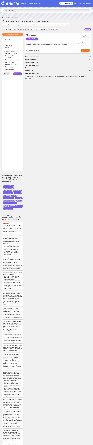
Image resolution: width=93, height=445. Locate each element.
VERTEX (24, 29)
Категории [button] (37, 3)
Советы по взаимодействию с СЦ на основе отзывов (11, 217)
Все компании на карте (12, 34)
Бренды (31, 3)
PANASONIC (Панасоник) (41, 29)
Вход (75, 3)
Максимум (31, 35)
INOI (19, 29)
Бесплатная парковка (11, 53)
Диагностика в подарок (12, 64)
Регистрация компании (85, 3)
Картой (7, 47)
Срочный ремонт (10, 62)
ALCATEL (5, 29)
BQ (10, 29)
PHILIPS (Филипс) (53, 29)
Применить (17, 74)
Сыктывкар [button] (24, 3)
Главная (4, 17)
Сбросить (7, 74)
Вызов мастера (9, 67)
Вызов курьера (9, 69)
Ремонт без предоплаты (12, 60)
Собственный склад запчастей (10, 56)
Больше (87, 29)
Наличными (8, 45)
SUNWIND (30, 29)
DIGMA (14, 29)
